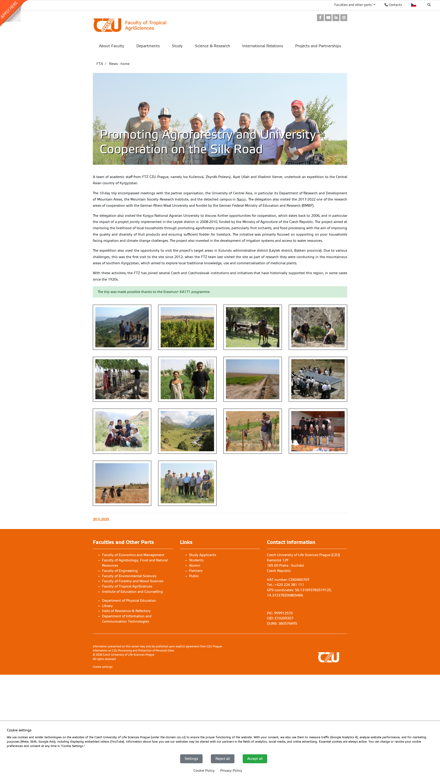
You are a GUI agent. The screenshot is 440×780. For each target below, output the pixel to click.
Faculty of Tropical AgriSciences (127, 586)
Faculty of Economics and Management (133, 555)
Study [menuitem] (177, 46)
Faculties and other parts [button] (353, 5)
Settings (191, 758)
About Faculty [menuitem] (111, 46)
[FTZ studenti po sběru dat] (122, 431)
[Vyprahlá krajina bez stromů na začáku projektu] (252, 379)
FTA (99, 64)
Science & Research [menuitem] (212, 46)
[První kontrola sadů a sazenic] (252, 431)
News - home (118, 64)
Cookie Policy (204, 770)
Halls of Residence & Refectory (126, 611)
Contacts (395, 5)
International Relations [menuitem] (262, 46)
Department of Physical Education (129, 600)
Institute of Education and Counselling (132, 591)
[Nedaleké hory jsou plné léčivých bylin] (187, 431)
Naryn (241, 199)
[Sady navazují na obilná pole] (122, 483)
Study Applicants (202, 555)
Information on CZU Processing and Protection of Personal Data (133, 650)
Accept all (255, 758)
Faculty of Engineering (120, 571)
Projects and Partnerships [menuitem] (318, 46)
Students (196, 560)
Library (107, 606)
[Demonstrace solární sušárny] (318, 379)
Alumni (194, 565)
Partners (195, 571)
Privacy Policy (231, 770)
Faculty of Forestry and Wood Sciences (132, 581)
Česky (413, 5)
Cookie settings (103, 667)
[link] (17, 13)
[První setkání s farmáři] (318, 431)
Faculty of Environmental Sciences (129, 576)
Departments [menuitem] (148, 46)
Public (194, 576)
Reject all (222, 758)
